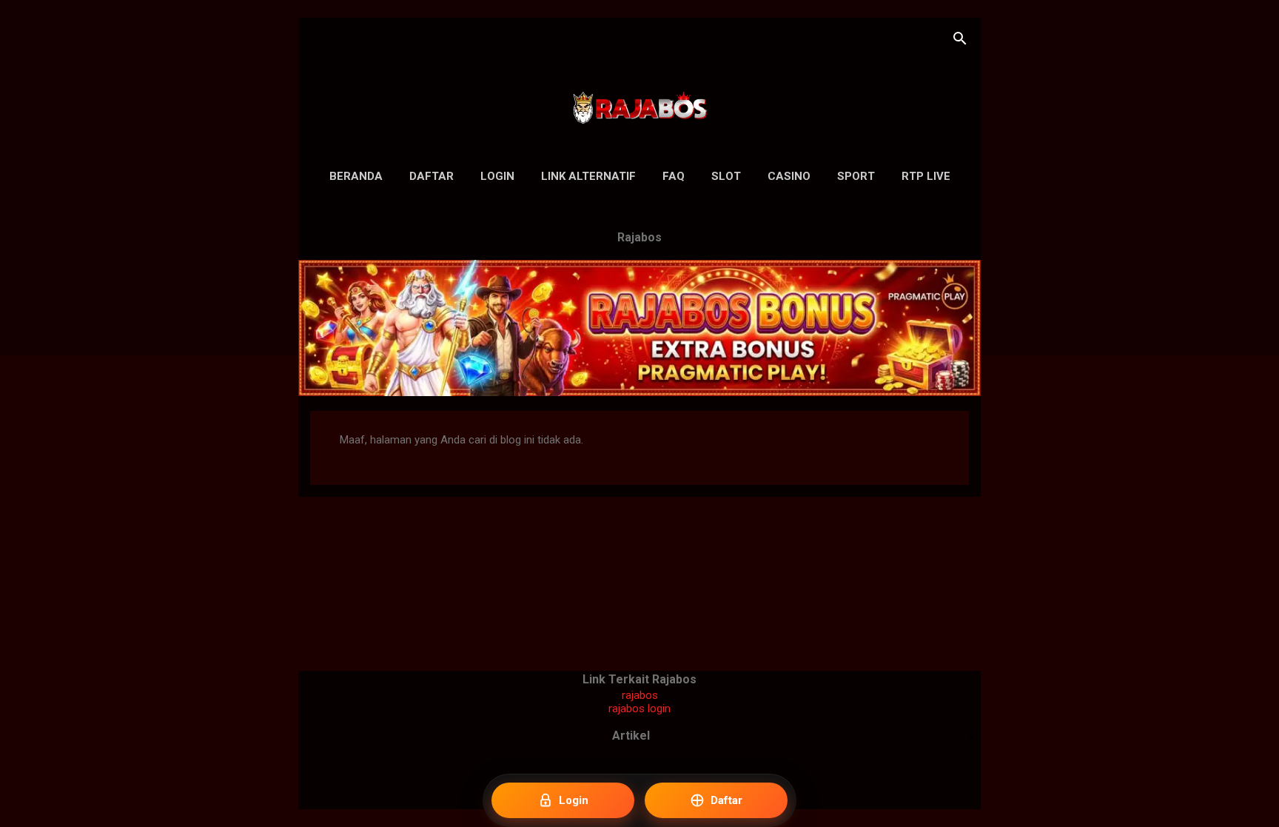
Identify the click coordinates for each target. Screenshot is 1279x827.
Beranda (356, 176)
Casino (789, 176)
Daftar (431, 176)
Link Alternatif (588, 176)
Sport (856, 176)
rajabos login (639, 708)
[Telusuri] (960, 40)
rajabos (640, 695)
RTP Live (926, 176)
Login (497, 176)
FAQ (673, 176)
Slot (726, 176)
